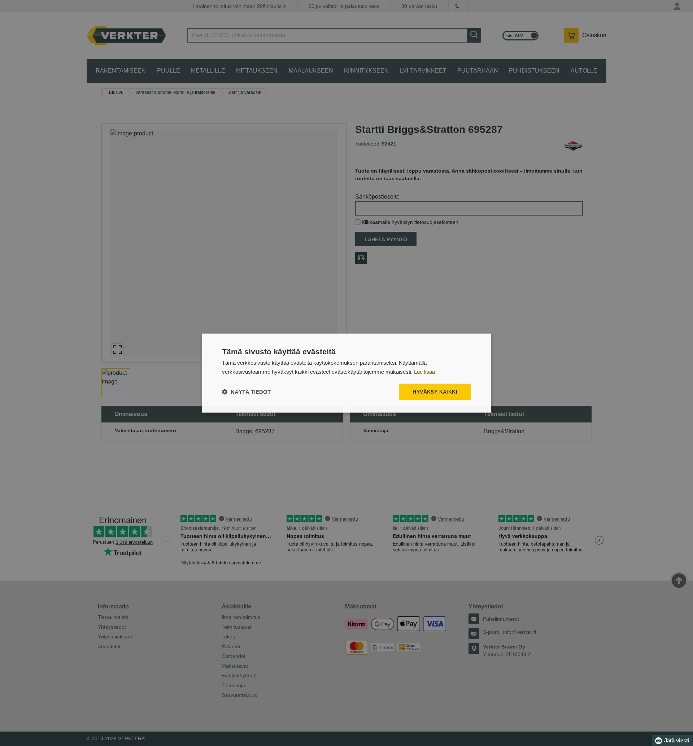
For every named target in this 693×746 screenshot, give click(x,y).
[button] (246, 391)
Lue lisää (424, 372)
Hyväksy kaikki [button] (435, 392)
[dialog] (346, 373)
